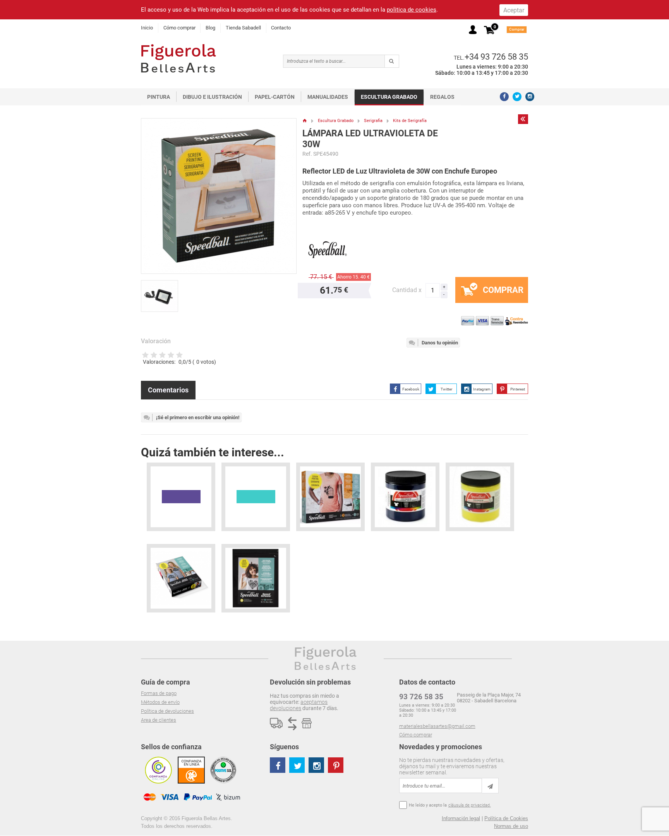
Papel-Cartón (275, 97)
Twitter (446, 389)
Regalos (442, 97)
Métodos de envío (160, 702)
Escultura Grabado (389, 97)
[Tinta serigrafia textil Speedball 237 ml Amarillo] (479, 496)
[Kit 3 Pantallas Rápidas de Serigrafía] (255, 578)
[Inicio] (304, 120)
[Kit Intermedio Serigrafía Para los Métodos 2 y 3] (330, 496)
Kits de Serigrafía (410, 120)
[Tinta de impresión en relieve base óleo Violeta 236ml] (181, 496)
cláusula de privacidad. (469, 805)
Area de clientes (158, 720)
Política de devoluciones (167, 711)
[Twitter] (517, 96)
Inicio (147, 28)
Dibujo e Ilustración (212, 97)
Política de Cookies (506, 818)
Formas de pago (159, 693)
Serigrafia (373, 120)
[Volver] (523, 119)
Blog (210, 28)
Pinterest (517, 389)
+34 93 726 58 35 (496, 57)
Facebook (410, 389)
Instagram (482, 389)
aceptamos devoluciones (299, 705)
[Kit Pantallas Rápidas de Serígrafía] (181, 578)
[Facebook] (504, 96)
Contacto (281, 28)
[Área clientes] (473, 29)
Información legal (461, 818)
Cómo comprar (179, 28)
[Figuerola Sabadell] (178, 58)
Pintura (158, 97)
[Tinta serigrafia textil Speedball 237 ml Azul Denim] (405, 496)
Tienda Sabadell (243, 28)
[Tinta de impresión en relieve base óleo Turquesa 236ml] (255, 496)
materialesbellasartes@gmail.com (437, 726)
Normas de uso (511, 826)
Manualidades (327, 97)
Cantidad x (407, 290)
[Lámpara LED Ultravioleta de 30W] (162, 293)
